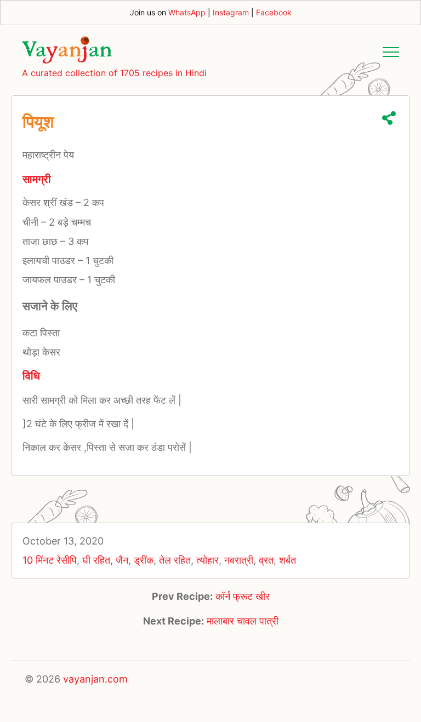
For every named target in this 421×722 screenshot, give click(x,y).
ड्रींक (143, 560)
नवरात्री (238, 560)
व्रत (266, 560)
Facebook (274, 12)
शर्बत (287, 560)
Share (389, 118)
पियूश (38, 121)
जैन (122, 560)
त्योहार (207, 560)
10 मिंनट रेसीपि (49, 560)
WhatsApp (187, 12)
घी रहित (96, 560)
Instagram (231, 12)
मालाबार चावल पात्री (242, 621)
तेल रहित (175, 560)
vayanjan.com (95, 679)
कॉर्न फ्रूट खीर (242, 596)
